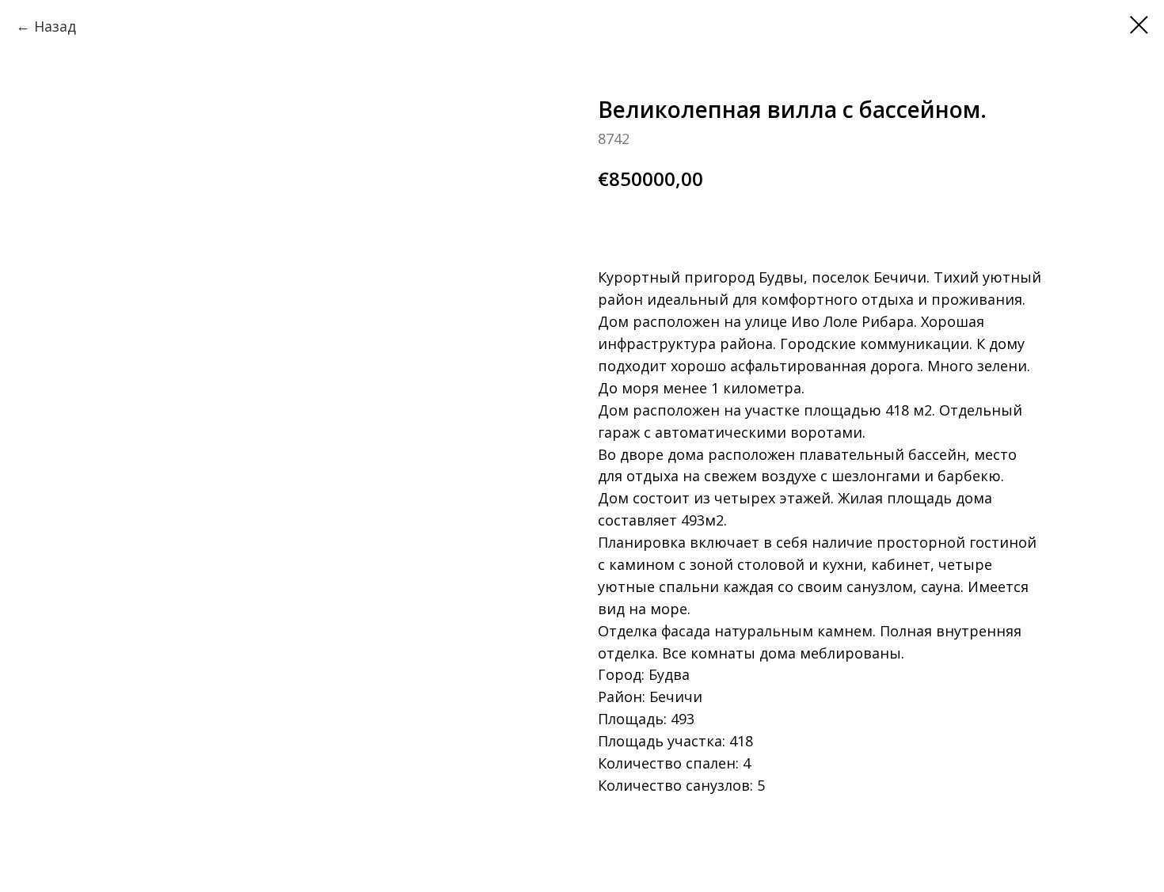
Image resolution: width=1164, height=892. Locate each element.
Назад (55, 26)
